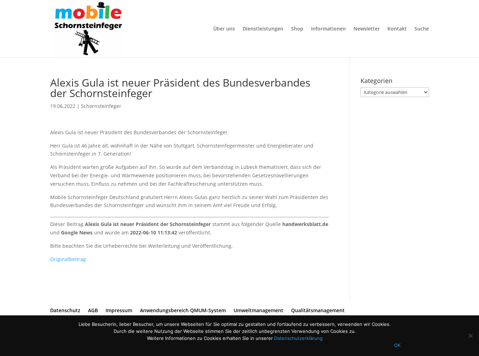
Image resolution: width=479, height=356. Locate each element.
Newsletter (366, 29)
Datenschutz (65, 310)
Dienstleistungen (263, 29)
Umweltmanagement (258, 310)
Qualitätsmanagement (318, 310)
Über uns (224, 29)
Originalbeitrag (68, 259)
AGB (93, 310)
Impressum (119, 310)
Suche (421, 29)
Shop (297, 29)
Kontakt (397, 29)
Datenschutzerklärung (298, 338)
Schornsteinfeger (101, 106)
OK (397, 345)
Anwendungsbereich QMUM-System (183, 310)
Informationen (328, 29)
